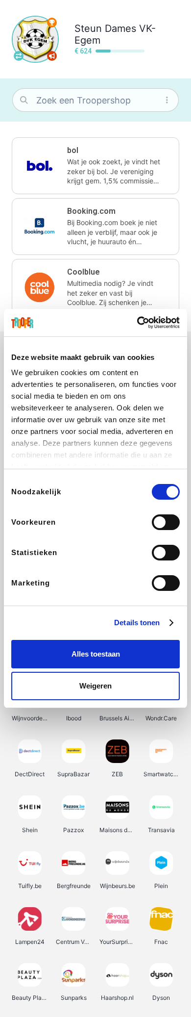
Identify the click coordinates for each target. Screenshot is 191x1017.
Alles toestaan (96, 654)
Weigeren (95, 686)
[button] (95, 165)
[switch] (166, 522)
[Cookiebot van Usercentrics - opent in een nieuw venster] (137, 322)
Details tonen (137, 622)
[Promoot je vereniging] (52, 56)
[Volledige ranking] (52, 22)
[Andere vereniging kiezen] (19, 56)
